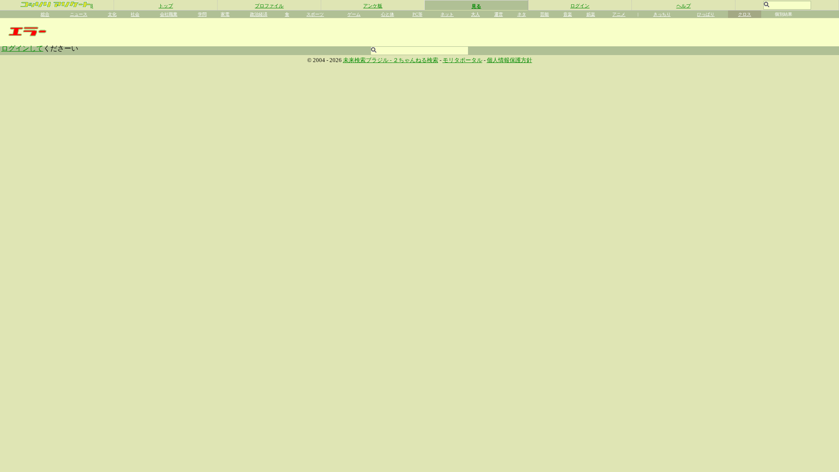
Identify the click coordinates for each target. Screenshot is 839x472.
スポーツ (315, 14)
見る (476, 6)
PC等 (418, 14)
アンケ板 (372, 5)
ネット (447, 14)
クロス (744, 14)
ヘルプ (683, 5)
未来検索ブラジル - (368, 60)
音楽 (567, 14)
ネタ (521, 14)
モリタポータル (462, 60)
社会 (135, 14)
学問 (202, 14)
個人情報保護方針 (509, 60)
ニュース (78, 14)
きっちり (662, 14)
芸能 (544, 14)
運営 (498, 14)
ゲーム (354, 14)
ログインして (22, 48)
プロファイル (269, 5)
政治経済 (258, 14)
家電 (225, 14)
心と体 (387, 14)
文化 (112, 14)
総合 (45, 14)
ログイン (579, 5)
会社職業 (168, 14)
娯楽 (590, 14)
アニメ (618, 14)
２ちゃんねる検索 (415, 60)
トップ (166, 5)
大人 (475, 14)
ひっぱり (705, 14)
